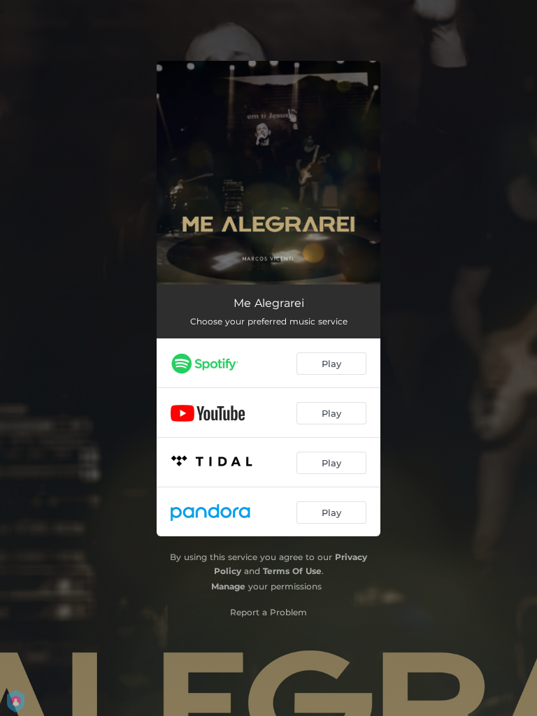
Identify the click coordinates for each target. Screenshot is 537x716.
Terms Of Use (292, 571)
